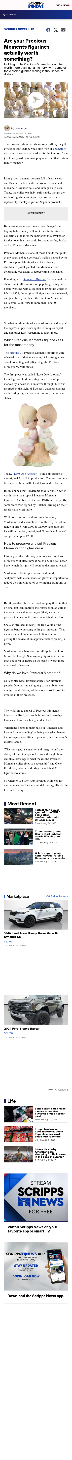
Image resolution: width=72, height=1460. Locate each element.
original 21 (16, 353)
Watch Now (62, 5)
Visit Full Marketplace (57, 896)
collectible (59, 148)
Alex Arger (21, 128)
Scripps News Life (19, 29)
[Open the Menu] (6, 5)
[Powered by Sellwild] (63, 1090)
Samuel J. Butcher (34, 279)
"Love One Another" (25, 473)
